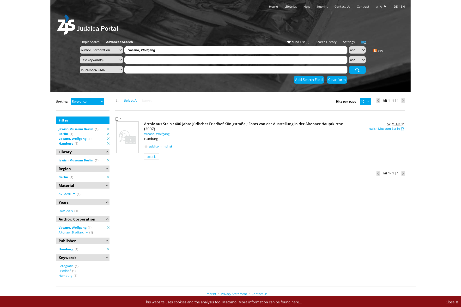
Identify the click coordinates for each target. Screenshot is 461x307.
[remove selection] (108, 129)
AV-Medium (67, 194)
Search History (326, 42)
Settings (349, 42)
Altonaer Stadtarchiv (74, 232)
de (396, 6)
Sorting (61, 101)
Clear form (337, 79)
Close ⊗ (452, 302)
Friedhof (65, 271)
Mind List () (300, 42)
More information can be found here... (270, 302)
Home (273, 6)
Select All (131, 100)
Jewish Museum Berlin (384, 128)
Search (357, 69)
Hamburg (66, 275)
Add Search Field (309, 79)
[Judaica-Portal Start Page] (88, 23)
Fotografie (66, 266)
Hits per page (346, 101)
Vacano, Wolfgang (157, 134)
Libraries (291, 6)
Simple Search (90, 42)
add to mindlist (160, 146)
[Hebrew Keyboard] (363, 42)
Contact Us (342, 6)
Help (306, 6)
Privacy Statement (234, 294)
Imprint (322, 6)
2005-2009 (66, 211)
